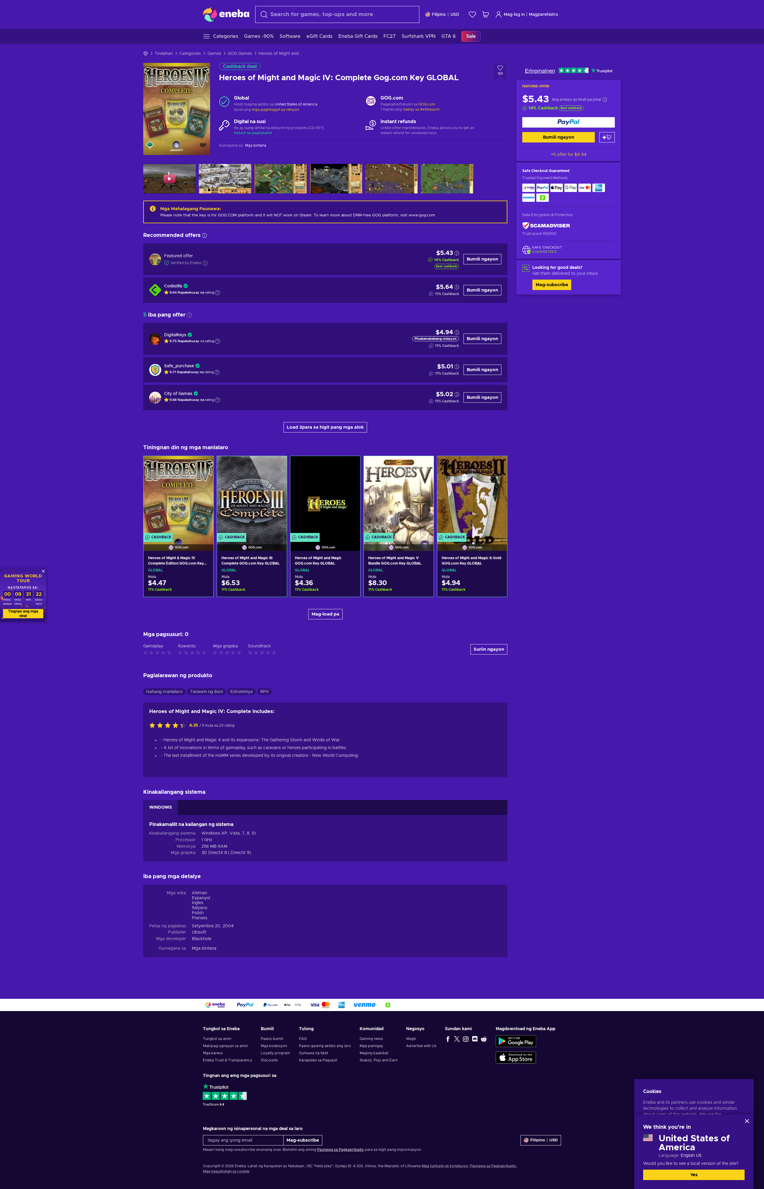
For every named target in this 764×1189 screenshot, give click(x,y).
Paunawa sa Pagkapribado (340, 1149)
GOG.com (426, 104)
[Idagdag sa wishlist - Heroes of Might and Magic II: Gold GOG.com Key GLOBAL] (497, 465)
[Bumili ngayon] (568, 122)
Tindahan (164, 54)
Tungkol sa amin (217, 1039)
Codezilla (173, 286)
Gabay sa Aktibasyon (421, 109)
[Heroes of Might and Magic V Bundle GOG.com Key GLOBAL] (399, 496)
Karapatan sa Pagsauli (318, 1060)
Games (214, 54)
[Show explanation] (217, 292)
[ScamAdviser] (546, 226)
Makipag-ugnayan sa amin (225, 1046)
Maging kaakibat (374, 1053)
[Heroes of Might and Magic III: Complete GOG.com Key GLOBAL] (252, 496)
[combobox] (337, 14)
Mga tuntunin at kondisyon (445, 1166)
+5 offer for (568, 155)
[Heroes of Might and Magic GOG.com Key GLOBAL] (325, 496)
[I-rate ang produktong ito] (169, 725)
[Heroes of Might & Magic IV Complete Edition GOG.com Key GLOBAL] (178, 496)
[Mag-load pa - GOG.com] (371, 102)
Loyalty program (275, 1053)
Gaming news (371, 1039)
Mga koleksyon (274, 1046)
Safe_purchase (179, 366)
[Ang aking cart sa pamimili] (485, 14)
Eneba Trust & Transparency (227, 1060)
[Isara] (747, 1121)
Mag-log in (514, 15)
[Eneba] (226, 14)
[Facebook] (448, 1038)
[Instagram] (466, 1038)
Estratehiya (241, 692)
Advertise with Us (421, 1046)
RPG (264, 692)
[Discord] (475, 1038)
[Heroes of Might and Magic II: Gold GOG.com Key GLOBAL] (472, 496)
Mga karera (213, 1053)
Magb (411, 1039)
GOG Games (240, 54)
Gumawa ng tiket (313, 1053)
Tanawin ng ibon (206, 692)
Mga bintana (204, 948)
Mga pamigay (371, 1046)
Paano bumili (272, 1039)
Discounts (269, 1060)
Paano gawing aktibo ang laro (325, 1046)
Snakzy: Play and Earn (379, 1060)
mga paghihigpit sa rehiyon (275, 109)
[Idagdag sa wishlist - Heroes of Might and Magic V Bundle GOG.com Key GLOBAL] (423, 465)
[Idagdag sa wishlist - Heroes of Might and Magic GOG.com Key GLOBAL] (350, 465)
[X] (457, 1038)
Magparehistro (543, 15)
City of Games (178, 394)
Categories (190, 54)
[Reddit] (484, 1038)
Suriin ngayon (489, 649)
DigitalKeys (175, 335)
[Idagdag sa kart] (607, 137)
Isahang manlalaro (164, 692)
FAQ (303, 1039)
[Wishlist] (472, 14)
